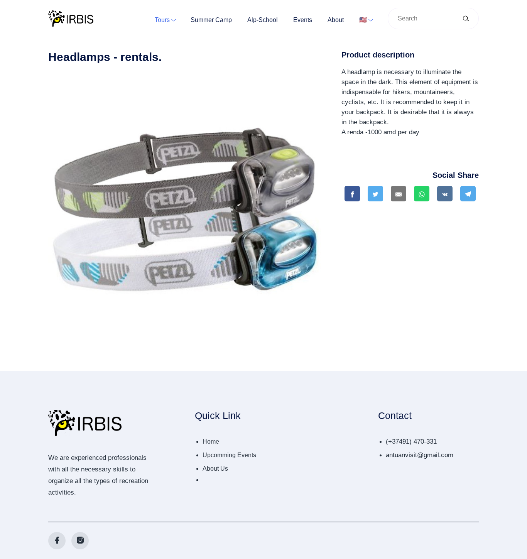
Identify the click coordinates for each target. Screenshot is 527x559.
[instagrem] (80, 540)
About (336, 20)
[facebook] (57, 540)
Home (211, 441)
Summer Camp (211, 20)
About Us (215, 468)
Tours (162, 20)
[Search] (466, 19)
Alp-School (262, 20)
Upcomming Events (229, 455)
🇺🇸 (363, 20)
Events (302, 20)
